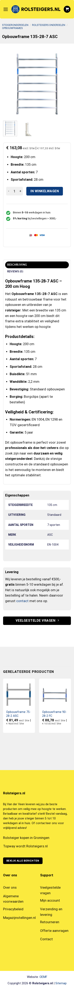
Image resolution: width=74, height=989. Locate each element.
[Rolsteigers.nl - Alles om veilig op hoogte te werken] (35, 9)
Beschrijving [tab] (17, 264)
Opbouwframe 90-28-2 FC (54, 713)
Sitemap (61, 983)
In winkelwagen (44, 191)
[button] (5, 9)
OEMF (43, 977)
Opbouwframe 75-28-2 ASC (18, 713)
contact (22, 601)
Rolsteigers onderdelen (48, 25)
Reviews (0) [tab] (15, 271)
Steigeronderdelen (15, 25)
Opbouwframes (12, 28)
